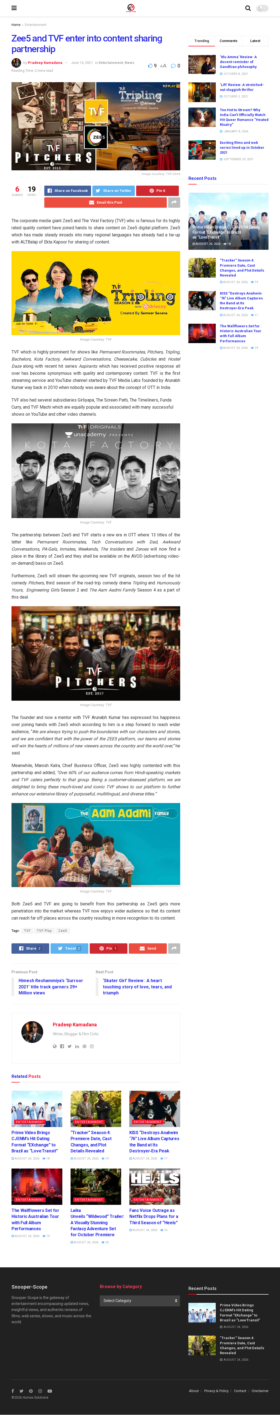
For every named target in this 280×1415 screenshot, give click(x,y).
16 (165, 1230)
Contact (240, 1391)
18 (47, 1158)
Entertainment (35, 25)
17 (165, 1158)
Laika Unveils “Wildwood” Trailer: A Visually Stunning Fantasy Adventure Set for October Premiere (97, 1223)
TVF (27, 931)
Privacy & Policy (216, 1391)
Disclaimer (260, 1391)
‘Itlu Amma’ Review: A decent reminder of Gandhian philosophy (238, 62)
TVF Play (44, 931)
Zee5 (62, 931)
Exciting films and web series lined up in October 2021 (242, 147)
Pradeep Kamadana (45, 63)
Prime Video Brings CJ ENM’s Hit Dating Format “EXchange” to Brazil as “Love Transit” (226, 232)
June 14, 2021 (82, 63)
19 (106, 1158)
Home (16, 25)
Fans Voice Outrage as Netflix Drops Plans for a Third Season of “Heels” (153, 1216)
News (129, 63)
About (194, 1391)
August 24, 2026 (26, 1158)
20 (106, 1242)
